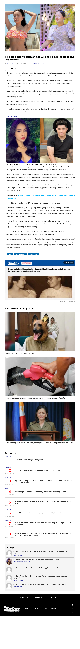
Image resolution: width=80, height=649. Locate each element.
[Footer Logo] (12, 609)
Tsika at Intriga (41, 63)
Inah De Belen (20, 254)
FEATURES (48, 598)
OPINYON (58, 598)
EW (10, 254)
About (26, 608)
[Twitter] (15, 69)
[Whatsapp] (19, 69)
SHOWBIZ (33, 63)
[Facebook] (12, 69)
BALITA (21, 598)
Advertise (45, 608)
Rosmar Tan (33, 254)
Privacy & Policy (35, 608)
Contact (53, 608)
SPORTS (29, 598)
